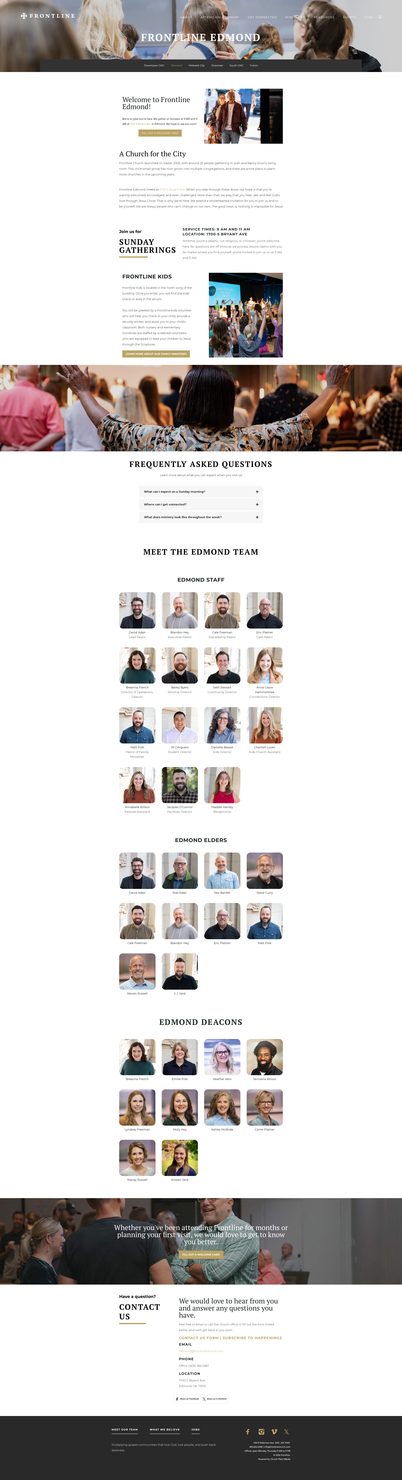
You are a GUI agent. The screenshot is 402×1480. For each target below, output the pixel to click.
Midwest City (197, 65)
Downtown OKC (154, 65)
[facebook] (249, 1432)
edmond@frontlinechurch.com (201, 1351)
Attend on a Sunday (220, 17)
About (186, 17)
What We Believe (165, 1429)
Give (369, 17)
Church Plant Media (280, 1459)
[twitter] (287, 1432)
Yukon (254, 65)
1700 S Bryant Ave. (172, 189)
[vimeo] (274, 1432)
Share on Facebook (189, 1399)
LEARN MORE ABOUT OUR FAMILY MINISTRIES (156, 354)
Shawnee (217, 65)
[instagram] (262, 1432)
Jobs (196, 1429)
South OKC (236, 65)
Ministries (295, 17)
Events (349, 17)
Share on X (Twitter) (216, 1399)
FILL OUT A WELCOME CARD (160, 133)
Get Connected (262, 17)
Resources (324, 17)
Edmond (176, 66)
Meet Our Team (125, 1429)
